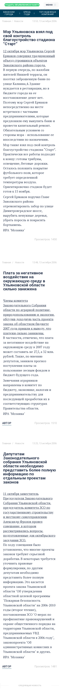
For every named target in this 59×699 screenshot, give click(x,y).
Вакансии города (9, 13)
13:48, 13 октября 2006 (44, 262)
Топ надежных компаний (47, 13)
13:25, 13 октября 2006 (44, 443)
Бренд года (27, 13)
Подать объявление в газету (22, 5)
